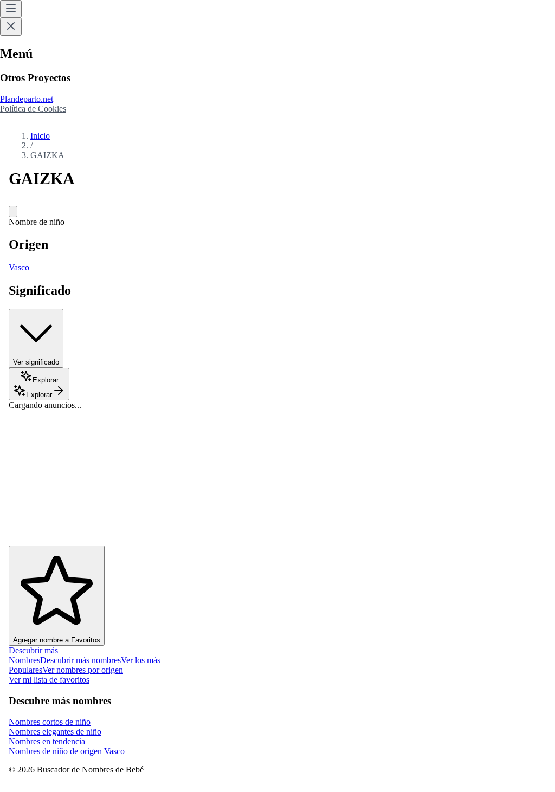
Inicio (40, 135)
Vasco (19, 267)
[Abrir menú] (11, 9)
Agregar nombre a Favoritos (56, 640)
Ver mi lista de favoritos (49, 679)
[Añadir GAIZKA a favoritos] (13, 211)
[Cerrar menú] (11, 27)
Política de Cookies (33, 108)
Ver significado (36, 362)
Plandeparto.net (26, 98)
